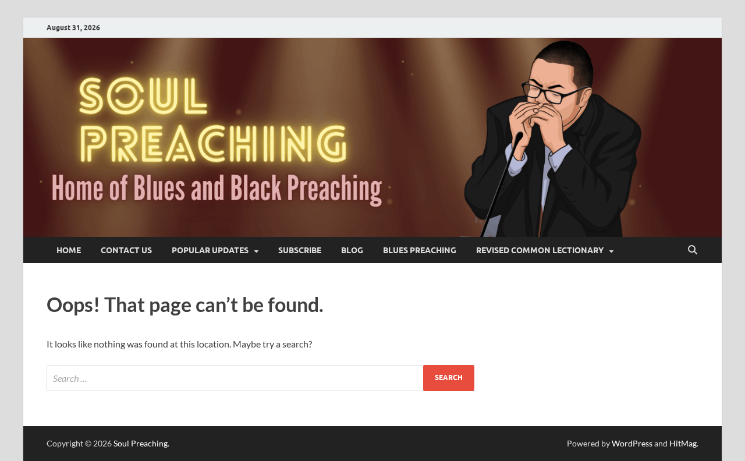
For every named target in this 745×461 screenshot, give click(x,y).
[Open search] (692, 250)
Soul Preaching (140, 443)
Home (68, 250)
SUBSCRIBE (299, 250)
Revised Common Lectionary (540, 250)
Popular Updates (210, 250)
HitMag (683, 443)
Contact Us (126, 250)
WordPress (632, 443)
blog (352, 250)
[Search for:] (260, 378)
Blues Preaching (419, 250)
